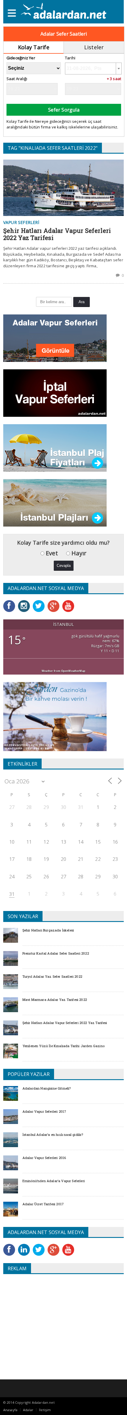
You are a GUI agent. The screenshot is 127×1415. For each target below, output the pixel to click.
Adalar (28, 1410)
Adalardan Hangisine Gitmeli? (46, 1088)
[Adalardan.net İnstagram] (25, 602)
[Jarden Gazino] (55, 684)
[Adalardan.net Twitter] (40, 602)
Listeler (94, 47)
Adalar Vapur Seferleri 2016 (44, 1157)
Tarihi (70, 58)
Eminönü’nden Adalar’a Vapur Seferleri (53, 1181)
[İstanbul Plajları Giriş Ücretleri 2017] (55, 426)
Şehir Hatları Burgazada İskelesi (48, 930)
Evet (51, 553)
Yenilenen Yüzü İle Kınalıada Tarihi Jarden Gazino (63, 1046)
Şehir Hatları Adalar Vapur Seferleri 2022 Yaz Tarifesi (57, 234)
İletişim (45, 1410)
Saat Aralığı (16, 79)
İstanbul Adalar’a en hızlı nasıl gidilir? (52, 1134)
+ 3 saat (114, 79)
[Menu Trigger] (12, 12)
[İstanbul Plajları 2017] (55, 481)
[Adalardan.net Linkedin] (25, 1246)
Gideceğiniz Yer (20, 58)
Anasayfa (10, 1410)
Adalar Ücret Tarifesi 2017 (43, 1204)
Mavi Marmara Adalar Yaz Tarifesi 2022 (54, 999)
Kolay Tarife (33, 47)
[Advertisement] (52, 1321)
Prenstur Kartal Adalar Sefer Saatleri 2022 (55, 953)
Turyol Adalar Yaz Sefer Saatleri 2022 (52, 976)
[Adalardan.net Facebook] (10, 602)
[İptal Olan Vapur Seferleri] (55, 371)
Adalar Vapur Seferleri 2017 (44, 1111)
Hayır (78, 553)
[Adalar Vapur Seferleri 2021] (55, 316)
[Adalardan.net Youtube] (69, 602)
